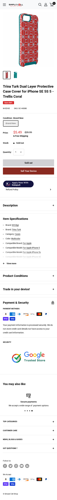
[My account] (45, 4)
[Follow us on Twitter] (10, 466)
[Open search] (40, 4)
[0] (51, 4)
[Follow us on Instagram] (16, 466)
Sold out (28, 163)
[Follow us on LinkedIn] (27, 466)
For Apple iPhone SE (32, 257)
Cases (17, 234)
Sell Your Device (29, 171)
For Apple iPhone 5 (31, 248)
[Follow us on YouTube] (22, 466)
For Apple (27, 243)
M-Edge (6, 108)
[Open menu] (4, 4)
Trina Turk (16, 229)
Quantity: (7, 152)
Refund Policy (12, 189)
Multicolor (15, 238)
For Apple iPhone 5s (32, 252)
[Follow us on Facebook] (5, 466)
